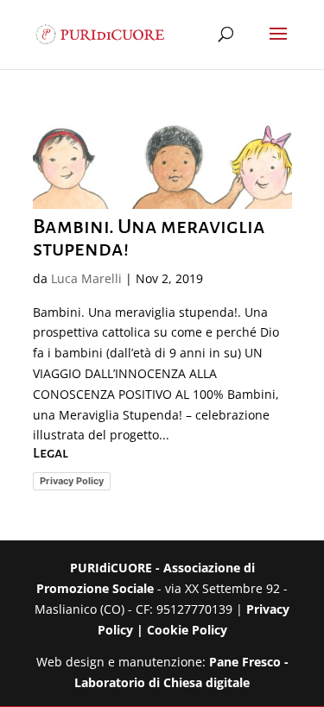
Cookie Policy (187, 630)
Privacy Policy (72, 481)
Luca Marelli (86, 278)
